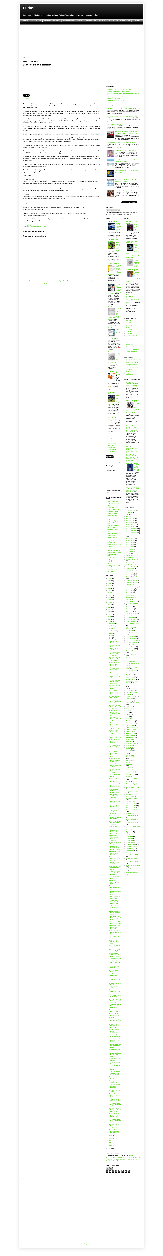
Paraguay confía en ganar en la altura (114, 857)
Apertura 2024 (130, 549)
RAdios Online (111, 527)
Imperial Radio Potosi (113, 509)
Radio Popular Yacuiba (113, 535)
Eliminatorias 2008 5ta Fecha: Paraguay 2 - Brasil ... (115, 918)
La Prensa (131, 1155)
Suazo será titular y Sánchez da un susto (114, 941)
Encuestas (129, 701)
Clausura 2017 (130, 589)
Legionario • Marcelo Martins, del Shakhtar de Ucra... (115, 1064)
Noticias (128, 776)
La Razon (26, 98)
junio (110, 638)
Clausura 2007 (130, 568)
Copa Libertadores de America (52, 20)
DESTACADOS (130, 690)
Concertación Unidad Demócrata (132, 256)
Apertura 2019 (130, 542)
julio (110, 635)
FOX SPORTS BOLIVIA (132, 349)
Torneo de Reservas (131, 846)
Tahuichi (128, 830)
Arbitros (128, 553)
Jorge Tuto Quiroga (132, 269)
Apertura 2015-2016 (131, 533)
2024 (109, 583)
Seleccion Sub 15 (131, 804)
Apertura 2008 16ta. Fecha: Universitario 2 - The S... (115, 1104)
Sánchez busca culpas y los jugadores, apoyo (115, 867)
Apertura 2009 (130, 520)
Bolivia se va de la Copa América (114, 696)
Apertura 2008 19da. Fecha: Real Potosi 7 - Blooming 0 (115, 659)
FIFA (127, 717)
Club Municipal (130, 630)
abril (110, 1138)
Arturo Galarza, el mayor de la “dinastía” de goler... (115, 806)
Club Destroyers (130, 617)
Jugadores (129, 745)
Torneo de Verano (130, 848)
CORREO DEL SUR (131, 335)
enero (111, 1145)
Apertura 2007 (130, 516)
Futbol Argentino (111, 443)
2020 (109, 593)
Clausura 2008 (130, 570)
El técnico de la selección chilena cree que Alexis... (114, 991)
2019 (109, 595)
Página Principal (63, 281)
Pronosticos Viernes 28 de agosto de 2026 (119, 89)
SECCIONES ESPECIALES (130, 795)
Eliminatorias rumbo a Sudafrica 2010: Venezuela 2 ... (115, 796)
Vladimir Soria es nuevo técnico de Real (126, 150)
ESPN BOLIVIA (130, 347)
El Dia (117, 1161)
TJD (127, 834)
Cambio (128, 1159)
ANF (127, 514)
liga (127, 753)
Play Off (128, 782)
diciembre (112, 623)
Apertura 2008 (130, 518)
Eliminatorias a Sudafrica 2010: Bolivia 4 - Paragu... (115, 848)
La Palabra (119, 1157)
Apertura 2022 (130, 547)
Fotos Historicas (130, 721)
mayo (111, 1135)
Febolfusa (128, 714)
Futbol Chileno (111, 447)
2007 (109, 1148)
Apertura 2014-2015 (131, 531)
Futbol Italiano (111, 451)
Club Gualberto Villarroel (132, 623)
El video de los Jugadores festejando (113, 812)
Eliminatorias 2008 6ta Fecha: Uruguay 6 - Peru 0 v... (115, 853)
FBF (95, 20)
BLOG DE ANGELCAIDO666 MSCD (131, 448)
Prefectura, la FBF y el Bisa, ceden (115, 996)
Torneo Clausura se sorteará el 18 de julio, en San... (114, 873)
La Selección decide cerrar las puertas (114, 877)
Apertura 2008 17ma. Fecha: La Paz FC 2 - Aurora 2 (115, 771)
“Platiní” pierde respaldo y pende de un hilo (115, 887)
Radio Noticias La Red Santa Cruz (113, 566)
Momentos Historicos (132, 764)
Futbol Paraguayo (131, 729)
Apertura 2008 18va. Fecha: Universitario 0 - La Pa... (115, 701)
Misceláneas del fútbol (132, 367)
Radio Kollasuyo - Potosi (114, 552)
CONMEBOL (129, 345)
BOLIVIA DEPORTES (132, 400)
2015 (109, 604)
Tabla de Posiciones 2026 (123, 20)
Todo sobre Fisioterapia (129, 295)
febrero (111, 1143)
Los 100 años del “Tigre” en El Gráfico (125, 190)
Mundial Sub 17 (130, 772)
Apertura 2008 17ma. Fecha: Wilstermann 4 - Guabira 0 (115, 765)
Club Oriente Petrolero (132, 632)
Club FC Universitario (132, 619)
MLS (127, 762)
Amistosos (129, 512)
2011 (109, 614)
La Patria (112, 1157)
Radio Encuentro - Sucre (114, 544)
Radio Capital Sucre (112, 501)
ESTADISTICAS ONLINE (133, 360)
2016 (109, 602)
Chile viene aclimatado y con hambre (115, 959)
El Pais (124, 1157)
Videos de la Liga (112, 493)
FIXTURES (102, 20)
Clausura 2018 (130, 591)
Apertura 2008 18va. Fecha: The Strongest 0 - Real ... (114, 713)
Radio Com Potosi (112, 513)
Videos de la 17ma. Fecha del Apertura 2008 (115, 732)
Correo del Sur (121, 1159)
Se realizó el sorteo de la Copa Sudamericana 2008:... (115, 985)
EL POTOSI (129, 329)
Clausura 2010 (130, 575)
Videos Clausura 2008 (132, 862)
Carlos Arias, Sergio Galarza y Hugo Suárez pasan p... (114, 1073)
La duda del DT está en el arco (114, 980)
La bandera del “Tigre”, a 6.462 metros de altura (115, 676)
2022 (109, 588)
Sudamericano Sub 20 (132, 822)
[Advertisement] (79, 40)
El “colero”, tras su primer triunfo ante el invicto (114, 862)
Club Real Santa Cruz (132, 640)
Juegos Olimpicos (131, 743)
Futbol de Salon (130, 725)
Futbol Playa (129, 731)
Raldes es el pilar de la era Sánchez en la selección (115, 801)
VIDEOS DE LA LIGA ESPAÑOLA (132, 364)
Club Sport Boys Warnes (132, 651)
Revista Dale (110, 571)
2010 (109, 616)
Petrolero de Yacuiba (131, 778)
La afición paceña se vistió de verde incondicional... (114, 907)
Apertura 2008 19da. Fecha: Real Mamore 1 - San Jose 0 (114, 647)
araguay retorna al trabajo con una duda (114, 882)
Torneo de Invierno (131, 844)
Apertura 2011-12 (130, 524)
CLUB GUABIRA (130, 621)
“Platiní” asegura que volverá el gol (114, 950)
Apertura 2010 (130, 522)
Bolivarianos (129, 557)
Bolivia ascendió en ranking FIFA (114, 1050)
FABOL (128, 710)
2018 (109, 597)
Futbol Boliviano (113, 221)
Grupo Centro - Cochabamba (111, 541)
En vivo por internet (112, 437)
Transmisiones (26, 23)
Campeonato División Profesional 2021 (132, 563)
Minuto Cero (110, 507)
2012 (109, 612)
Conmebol (128, 673)
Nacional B (129, 426)
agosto (111, 633)
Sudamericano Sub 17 (132, 819)
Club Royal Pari (112, 371)
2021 (109, 590)
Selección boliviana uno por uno (114, 827)
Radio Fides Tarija (112, 515)
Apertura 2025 (130, 551)
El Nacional (134, 1159)
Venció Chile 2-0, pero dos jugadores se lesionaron (115, 1045)
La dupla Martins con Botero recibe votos (115, 1035)
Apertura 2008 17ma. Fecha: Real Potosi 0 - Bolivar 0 (115, 760)
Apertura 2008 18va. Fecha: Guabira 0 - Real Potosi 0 (115, 692)
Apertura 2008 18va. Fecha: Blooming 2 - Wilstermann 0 (115, 707)
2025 (109, 581)
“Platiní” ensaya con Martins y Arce (114, 1010)
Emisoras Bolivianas (113, 525)
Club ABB (128, 599)
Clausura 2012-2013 (131, 580)
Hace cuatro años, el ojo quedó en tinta (114, 963)
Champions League (131, 566)
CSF (127, 688)
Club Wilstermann (113, 307)
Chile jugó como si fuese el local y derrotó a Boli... (114, 902)
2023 (109, 585)
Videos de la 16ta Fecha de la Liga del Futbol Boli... (115, 1026)
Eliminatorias (88, 20)
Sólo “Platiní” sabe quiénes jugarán (114, 937)
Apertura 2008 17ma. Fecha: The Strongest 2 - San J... (114, 747)
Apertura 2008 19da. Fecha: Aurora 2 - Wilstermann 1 (114, 653)
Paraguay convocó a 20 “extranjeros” (114, 1081)
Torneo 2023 (129, 838)
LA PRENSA (129, 325)
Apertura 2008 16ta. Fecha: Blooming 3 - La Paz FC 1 (115, 1120)
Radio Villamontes (112, 533)
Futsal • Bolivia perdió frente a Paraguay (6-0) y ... (115, 724)
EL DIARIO (129, 331)
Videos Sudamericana (132, 872)
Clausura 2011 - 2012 (131, 577)
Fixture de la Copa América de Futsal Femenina (136, 467)
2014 (109, 607)
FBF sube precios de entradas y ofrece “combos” (114, 1040)
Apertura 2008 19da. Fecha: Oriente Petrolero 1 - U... (114, 641)
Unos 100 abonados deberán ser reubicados (114, 975)
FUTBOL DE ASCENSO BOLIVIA (132, 383)
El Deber (129, 1157)
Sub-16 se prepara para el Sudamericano (114, 1031)
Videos (128, 853)
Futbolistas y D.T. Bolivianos (113, 240)
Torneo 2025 (129, 840)
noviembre (112, 626)
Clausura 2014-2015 (131, 584)
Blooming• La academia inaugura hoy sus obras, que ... (115, 1020)
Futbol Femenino (130, 727)
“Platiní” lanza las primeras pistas (114, 1014)
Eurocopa (128, 706)
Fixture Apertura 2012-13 (114, 124)
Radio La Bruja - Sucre (113, 520)
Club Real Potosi (130, 638)
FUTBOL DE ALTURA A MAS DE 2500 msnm (133, 487)
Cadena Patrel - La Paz (113, 550)
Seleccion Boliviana (41, 226)
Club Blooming (130, 609)
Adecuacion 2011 (130, 510)
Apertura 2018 (130, 540)
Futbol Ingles (111, 441)
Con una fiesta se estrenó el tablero (114, 970)
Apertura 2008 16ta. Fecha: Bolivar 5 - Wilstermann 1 (114, 1126)
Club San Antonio (130, 647)
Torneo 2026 (136, 20)
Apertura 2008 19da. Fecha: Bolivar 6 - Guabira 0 (114, 664)
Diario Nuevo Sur (110, 1161)
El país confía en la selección (114, 946)
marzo (111, 1140)
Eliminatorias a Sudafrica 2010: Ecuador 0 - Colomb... (114, 838)
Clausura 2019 (130, 593)
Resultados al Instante (132, 791)
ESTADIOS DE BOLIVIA (133, 703)
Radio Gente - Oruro (112, 511)
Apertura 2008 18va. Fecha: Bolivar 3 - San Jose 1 (114, 682)
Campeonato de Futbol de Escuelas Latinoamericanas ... (115, 785)
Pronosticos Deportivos (132, 784)
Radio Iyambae (111, 560)
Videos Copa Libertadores (133, 865)
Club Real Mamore (131, 636)
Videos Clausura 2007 (132, 858)
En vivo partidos (111, 517)
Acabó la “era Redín (114, 728)
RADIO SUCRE (111, 558)
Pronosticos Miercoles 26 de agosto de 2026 (119, 91)
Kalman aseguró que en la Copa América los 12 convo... (115, 817)
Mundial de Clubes (131, 770)
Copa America (130, 677)
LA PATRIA (129, 327)
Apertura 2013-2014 (131, 529)
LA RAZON (129, 323)
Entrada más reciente (29, 281)
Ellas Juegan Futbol (132, 463)
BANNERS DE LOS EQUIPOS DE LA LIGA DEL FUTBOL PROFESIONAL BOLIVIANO (127, 132)
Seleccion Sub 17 (131, 806)
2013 (109, 609)
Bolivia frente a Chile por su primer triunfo (115, 922)
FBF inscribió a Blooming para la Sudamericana (114, 1095)
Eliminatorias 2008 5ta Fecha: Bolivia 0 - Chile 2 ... (115, 893)
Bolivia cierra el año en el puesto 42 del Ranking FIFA (122, 116)
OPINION (128, 321)
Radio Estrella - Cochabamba (111, 547)
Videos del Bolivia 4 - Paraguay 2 (115, 843)
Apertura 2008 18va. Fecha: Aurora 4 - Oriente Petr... (114, 687)
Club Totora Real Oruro (132, 658)
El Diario (135, 1157)
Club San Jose (130, 649)
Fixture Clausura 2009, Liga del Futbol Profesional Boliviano (125, 160)
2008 (109, 621)
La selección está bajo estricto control (115, 1068)
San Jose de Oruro (113, 352)
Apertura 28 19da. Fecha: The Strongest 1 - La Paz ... (114, 670)
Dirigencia (79, 20)
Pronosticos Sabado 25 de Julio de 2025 (118, 100)
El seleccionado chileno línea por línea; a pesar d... (114, 954)
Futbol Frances (111, 439)
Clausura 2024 (130, 597)
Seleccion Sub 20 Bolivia (133, 810)
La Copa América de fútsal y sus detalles (115, 736)
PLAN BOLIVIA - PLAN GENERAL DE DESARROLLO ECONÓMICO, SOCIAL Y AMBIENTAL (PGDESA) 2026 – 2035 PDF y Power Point (132, 456)
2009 (109, 619)
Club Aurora (129, 607)
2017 (109, 600)
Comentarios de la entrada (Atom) (40, 284)
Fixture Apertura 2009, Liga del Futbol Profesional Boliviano (125, 180)
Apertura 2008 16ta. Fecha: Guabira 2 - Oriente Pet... (115, 1115)
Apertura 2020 (130, 545)
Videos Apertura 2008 (132, 855)
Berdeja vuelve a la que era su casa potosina (114, 780)
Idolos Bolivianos (130, 735)
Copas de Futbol (113, 418)
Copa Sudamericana (68, 20)
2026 (109, 578)
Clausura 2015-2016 (131, 586)
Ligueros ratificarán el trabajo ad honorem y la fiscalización (123, 108)
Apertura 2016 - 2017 (131, 535)
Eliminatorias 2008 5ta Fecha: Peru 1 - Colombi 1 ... (115, 927)
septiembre (112, 630)
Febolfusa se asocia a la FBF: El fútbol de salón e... (115, 1055)
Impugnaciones (130, 737)
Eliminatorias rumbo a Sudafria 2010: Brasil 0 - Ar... (115, 832)
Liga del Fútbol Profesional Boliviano (131, 755)
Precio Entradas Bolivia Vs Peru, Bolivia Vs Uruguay (121, 142)
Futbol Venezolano (131, 733)
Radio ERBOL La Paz (113, 569)
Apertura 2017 (130, 538)
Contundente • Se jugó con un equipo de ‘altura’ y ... (115, 822)
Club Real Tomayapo (131, 642)
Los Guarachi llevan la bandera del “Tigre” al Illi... (115, 719)
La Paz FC (129, 751)
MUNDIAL (111, 20)
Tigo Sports (129, 832)
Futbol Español (111, 449)
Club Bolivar (24, 20)
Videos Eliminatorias (131, 869)
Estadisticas (129, 343)
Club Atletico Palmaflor (132, 603)
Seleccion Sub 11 (130, 801)
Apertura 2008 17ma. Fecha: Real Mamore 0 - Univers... (114, 754)
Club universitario (130, 661)
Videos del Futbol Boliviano (131, 241)
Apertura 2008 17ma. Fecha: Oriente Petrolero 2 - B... (114, 741)
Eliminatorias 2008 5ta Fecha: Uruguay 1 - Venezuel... (115, 932)
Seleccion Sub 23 (131, 813)
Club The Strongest (36, 20)
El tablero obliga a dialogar (114, 1077)
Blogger (86, 1244)
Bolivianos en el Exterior (132, 559)
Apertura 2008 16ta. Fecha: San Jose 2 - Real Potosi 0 (115, 1110)
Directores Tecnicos (131, 692)
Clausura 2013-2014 (131, 582)
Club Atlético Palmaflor (111, 393)
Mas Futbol (129, 760)
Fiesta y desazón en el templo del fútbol (115, 897)
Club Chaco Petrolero (132, 613)
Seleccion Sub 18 (131, 808)
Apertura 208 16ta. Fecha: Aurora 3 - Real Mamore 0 (114, 1131)
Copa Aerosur (129, 675)
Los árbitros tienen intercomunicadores (115, 1100)
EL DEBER (129, 333)
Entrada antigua (95, 281)
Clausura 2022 (130, 595)
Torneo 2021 (129, 836)
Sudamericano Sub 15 (132, 815)
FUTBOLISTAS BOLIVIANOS (130, 374)
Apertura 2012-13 (130, 526)
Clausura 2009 (130, 573)
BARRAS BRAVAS (131, 555)
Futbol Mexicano (111, 445)
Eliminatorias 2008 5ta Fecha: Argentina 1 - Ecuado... (115, 912)
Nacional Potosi (130, 774)
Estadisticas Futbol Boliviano (114, 967)
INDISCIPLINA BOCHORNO (130, 740)
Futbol (28, 8)
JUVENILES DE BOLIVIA (130, 748)
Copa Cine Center (131, 679)
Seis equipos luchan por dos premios (114, 775)
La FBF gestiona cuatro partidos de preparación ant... (114, 790)
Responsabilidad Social (132, 787)
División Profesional (131, 696)
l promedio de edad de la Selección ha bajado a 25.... (115, 1006)
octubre (111, 628)
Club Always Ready (113, 328)
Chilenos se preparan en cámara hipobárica (114, 1086)
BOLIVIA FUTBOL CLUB (133, 362)
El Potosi (113, 1159)
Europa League (130, 708)
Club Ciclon (129, 615)
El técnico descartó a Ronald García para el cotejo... (115, 1000)
